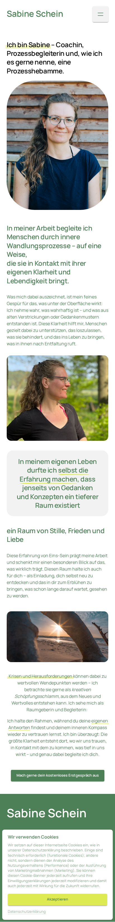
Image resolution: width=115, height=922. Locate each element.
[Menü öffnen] (100, 14)
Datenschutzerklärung (27, 911)
